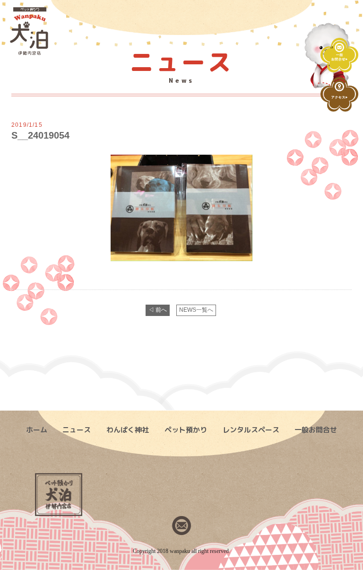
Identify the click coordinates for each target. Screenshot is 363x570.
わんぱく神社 (127, 430)
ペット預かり (185, 430)
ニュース (76, 430)
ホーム (36, 430)
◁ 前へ (157, 310)
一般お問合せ (315, 430)
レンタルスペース (251, 430)
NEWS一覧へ (196, 310)
